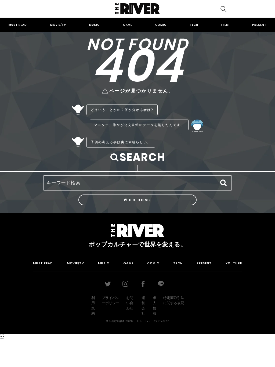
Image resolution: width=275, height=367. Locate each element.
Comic (161, 25)
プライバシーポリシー (110, 300)
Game (127, 25)
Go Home (139, 200)
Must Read (18, 25)
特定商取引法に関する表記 (173, 300)
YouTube (234, 263)
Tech (194, 25)
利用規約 (93, 305)
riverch (163, 320)
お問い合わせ (129, 303)
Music (94, 25)
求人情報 (154, 305)
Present (259, 25)
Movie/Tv (58, 25)
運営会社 (143, 305)
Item (225, 25)
